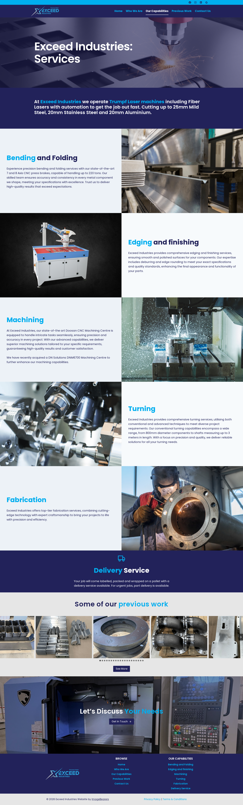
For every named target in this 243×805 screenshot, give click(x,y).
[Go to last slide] (2, 637)
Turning (180, 779)
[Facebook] (190, 2)
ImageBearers (100, 799)
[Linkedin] (201, 2)
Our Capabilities (157, 11)
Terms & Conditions (175, 799)
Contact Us (203, 11)
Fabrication (181, 783)
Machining (180, 774)
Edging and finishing (180, 769)
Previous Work (182, 11)
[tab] (100, 660)
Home (118, 11)
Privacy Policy (152, 799)
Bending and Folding (180, 764)
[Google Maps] (206, 2)
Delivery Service (180, 788)
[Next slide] (240, 637)
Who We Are (134, 11)
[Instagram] (195, 2)
